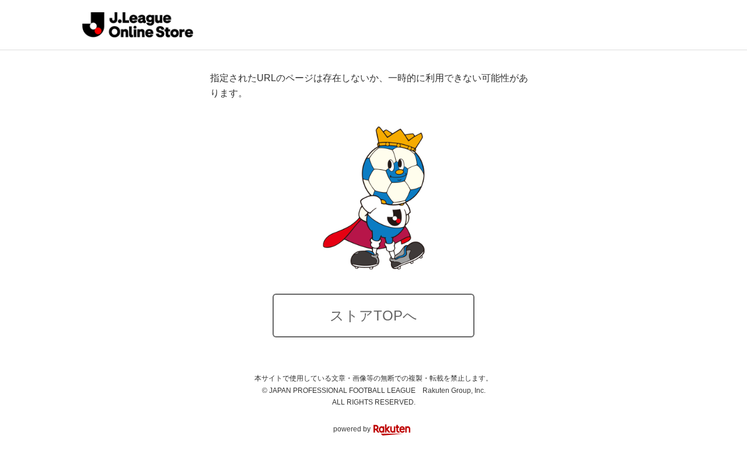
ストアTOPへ (373, 315)
